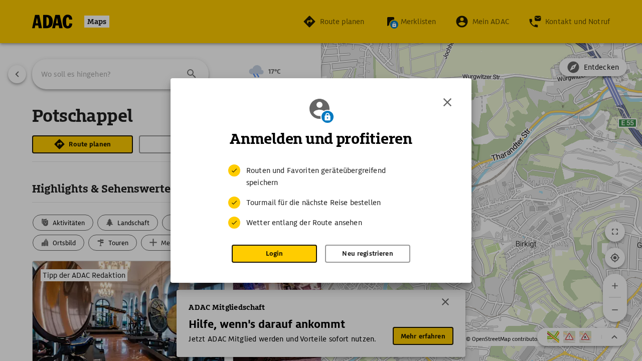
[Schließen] (447, 102)
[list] (321, 196)
